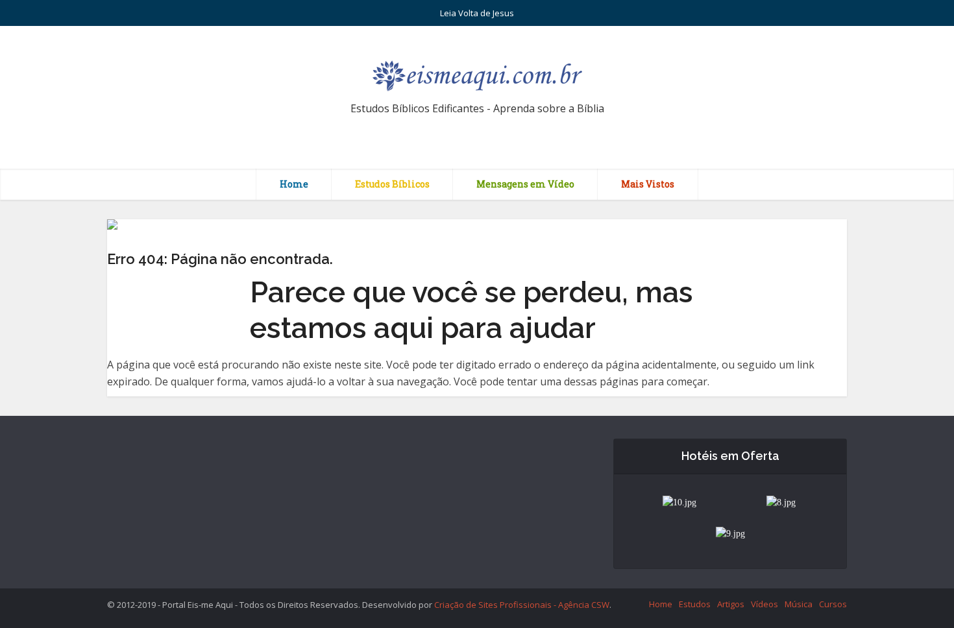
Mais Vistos (647, 184)
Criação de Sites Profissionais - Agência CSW (521, 604)
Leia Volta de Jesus (477, 13)
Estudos (695, 604)
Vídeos (764, 604)
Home (294, 184)
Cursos (833, 604)
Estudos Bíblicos (392, 184)
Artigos (730, 604)
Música (799, 604)
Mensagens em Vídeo (525, 184)
